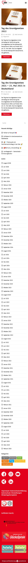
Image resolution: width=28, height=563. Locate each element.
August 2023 (7, 295)
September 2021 (8, 379)
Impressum (5, 491)
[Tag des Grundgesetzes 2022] (14, 17)
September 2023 (8, 291)
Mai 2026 (6, 174)
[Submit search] (25, 123)
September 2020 (8, 423)
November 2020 (8, 415)
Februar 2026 (7, 185)
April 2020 (7, 441)
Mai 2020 (6, 437)
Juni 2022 (6, 346)
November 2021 (8, 372)
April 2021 (7, 397)
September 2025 (8, 203)
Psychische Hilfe (20, 461)
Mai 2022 (6, 350)
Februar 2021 (7, 404)
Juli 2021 (6, 386)
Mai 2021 (6, 393)
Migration (5, 461)
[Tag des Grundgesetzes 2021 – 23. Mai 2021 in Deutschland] (14, 71)
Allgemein (6, 36)
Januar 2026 (7, 188)
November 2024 (8, 240)
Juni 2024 (6, 258)
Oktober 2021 (7, 375)
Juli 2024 (6, 254)
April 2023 (7, 309)
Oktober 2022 (7, 331)
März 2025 (7, 225)
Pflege (11, 461)
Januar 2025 (7, 232)
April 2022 (7, 353)
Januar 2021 (7, 408)
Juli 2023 (6, 298)
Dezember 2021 (8, 368)
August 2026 (7, 163)
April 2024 (7, 265)
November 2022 (8, 328)
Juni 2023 (6, 302)
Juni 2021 (6, 390)
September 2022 (8, 335)
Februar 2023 (7, 317)
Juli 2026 (6, 167)
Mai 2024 (6, 262)
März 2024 (7, 269)
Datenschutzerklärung (18, 491)
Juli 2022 (6, 342)
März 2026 (7, 181)
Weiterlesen (6, 56)
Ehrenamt (13, 458)
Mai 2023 (6, 306)
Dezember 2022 (8, 324)
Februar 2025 (7, 229)
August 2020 (7, 426)
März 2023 (7, 313)
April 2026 (7, 177)
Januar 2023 (7, 320)
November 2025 (8, 196)
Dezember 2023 (8, 280)
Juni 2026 (6, 170)
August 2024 (7, 251)
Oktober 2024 (7, 243)
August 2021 (7, 382)
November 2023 (8, 284)
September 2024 (8, 247)
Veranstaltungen (7, 464)
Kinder (20, 458)
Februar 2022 (7, 361)
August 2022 (7, 339)
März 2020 (7, 445)
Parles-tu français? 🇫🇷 (10, 133)
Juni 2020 (6, 434)
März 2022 (7, 357)
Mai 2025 (6, 218)
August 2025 (7, 207)
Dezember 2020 (8, 412)
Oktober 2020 (7, 419)
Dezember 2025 (8, 192)
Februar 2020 (7, 448)
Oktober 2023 (7, 287)
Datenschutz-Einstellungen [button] (11, 493)
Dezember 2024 (8, 236)
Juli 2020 (6, 430)
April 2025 (7, 221)
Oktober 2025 (7, 199)
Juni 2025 (6, 214)
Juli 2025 (6, 210)
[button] (26, 2)
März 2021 (7, 401)
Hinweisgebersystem (9, 495)
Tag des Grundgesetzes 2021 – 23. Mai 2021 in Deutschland (13, 85)
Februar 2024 (7, 273)
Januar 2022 (7, 364)
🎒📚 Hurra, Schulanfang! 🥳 (12, 148)
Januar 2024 (7, 276)
